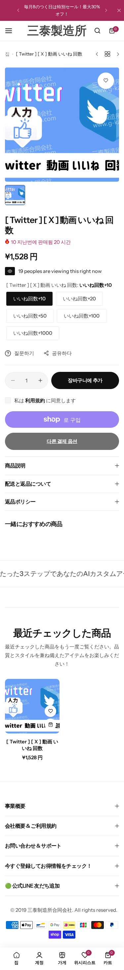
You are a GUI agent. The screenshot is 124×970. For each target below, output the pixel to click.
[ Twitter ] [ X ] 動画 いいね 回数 (32, 744)
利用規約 (35, 400)
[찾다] (97, 30)
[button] (18, 10)
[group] (62, 124)
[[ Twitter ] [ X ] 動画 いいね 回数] (32, 706)
